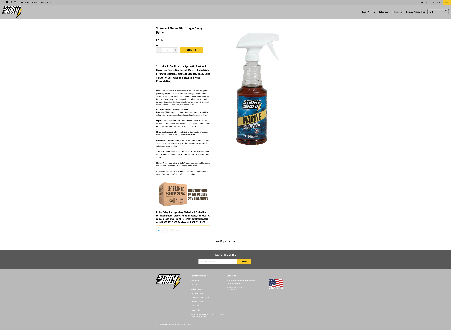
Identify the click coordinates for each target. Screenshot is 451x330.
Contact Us (195, 281)
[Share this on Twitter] (158, 230)
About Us (194, 285)
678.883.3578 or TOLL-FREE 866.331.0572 (35, 2)
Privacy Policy (196, 310)
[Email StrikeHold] (15, 2)
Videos (417, 11)
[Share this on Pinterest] (171, 230)
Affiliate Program (196, 289)
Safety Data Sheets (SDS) (200, 297)
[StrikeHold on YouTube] (7, 2)
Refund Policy (196, 306)
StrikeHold (164, 324)
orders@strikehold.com (234, 287)
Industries (383, 11)
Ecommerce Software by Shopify (180, 324)
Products (372, 11)
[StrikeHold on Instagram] (11, 2)
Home (364, 11)
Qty (157, 45)
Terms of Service (197, 302)
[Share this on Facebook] (165, 230)
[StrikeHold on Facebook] (3, 2)
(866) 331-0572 (232, 290)
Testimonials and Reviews (402, 11)
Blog (423, 11)
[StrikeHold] (12, 12)
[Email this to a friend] (177, 230)
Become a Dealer (197, 293)
